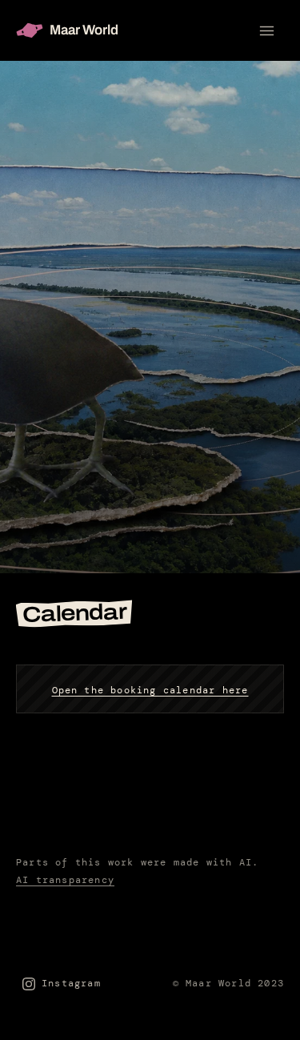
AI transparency (65, 879)
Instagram (71, 983)
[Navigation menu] (266, 30)
